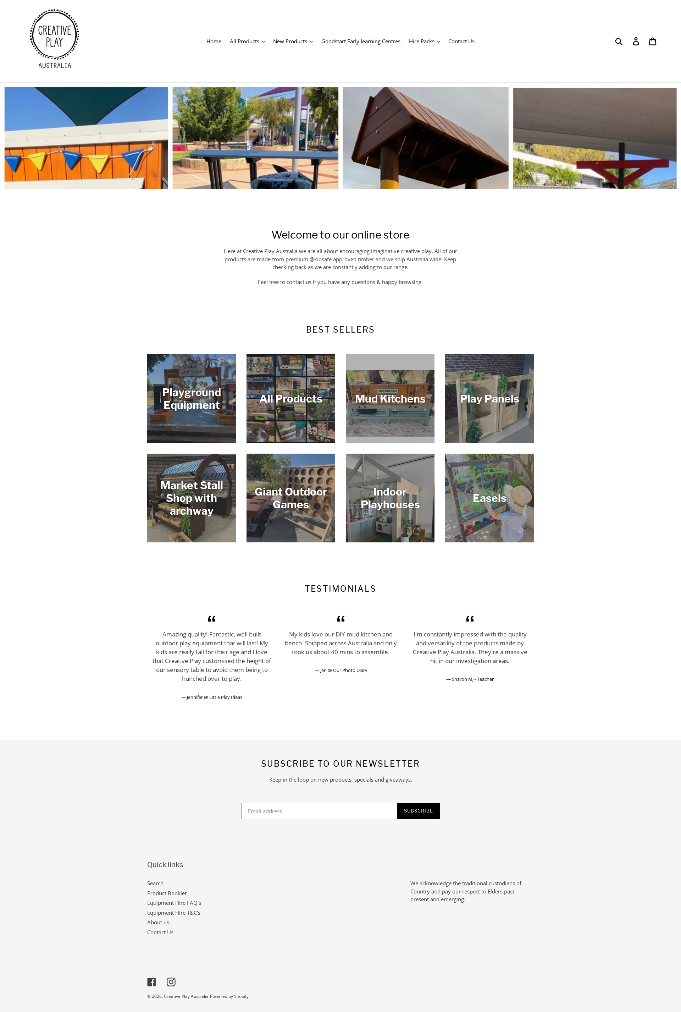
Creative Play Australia (186, 996)
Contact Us (160, 932)
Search (155, 883)
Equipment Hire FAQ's (174, 902)
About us (158, 922)
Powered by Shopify (229, 996)
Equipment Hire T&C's (173, 912)
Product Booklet (167, 893)
